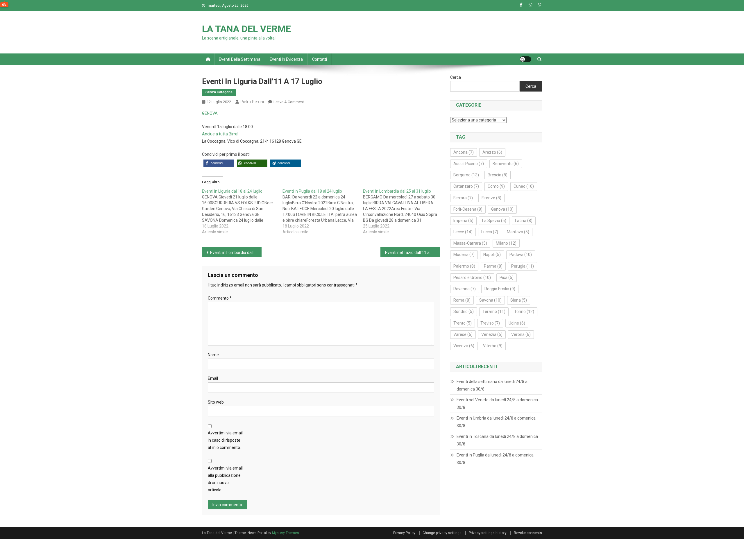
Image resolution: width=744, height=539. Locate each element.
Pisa (507, 277)
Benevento (506, 163)
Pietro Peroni (252, 101)
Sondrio (463, 311)
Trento (462, 323)
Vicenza (463, 345)
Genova (502, 209)
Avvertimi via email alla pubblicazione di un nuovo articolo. (225, 479)
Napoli (492, 254)
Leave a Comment (288, 102)
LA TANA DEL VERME (246, 28)
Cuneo (524, 186)
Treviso (490, 323)
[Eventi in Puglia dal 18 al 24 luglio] (322, 211)
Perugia (522, 266)
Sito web (216, 402)
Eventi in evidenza (286, 59)
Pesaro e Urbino (472, 277)
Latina (523, 220)
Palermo (464, 266)
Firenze (491, 198)
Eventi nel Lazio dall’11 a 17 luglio (412, 252)
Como (496, 186)
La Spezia (494, 220)
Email (213, 378)
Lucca (489, 232)
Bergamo (466, 175)
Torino (524, 311)
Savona (490, 300)
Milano (506, 243)
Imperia (463, 220)
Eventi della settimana (239, 59)
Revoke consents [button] (528, 533)
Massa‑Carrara (470, 243)
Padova (520, 254)
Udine (517, 323)
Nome (213, 354)
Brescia (497, 175)
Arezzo (492, 152)
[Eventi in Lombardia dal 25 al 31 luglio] (403, 211)
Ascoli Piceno (468, 163)
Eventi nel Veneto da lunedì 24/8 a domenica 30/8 (497, 403)
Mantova (518, 232)
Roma (462, 300)
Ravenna (464, 288)
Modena (464, 254)
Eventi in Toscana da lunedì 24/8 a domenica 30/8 (497, 440)
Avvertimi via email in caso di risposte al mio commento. (225, 440)
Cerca (455, 77)
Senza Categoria (219, 92)
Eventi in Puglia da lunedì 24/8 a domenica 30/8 (495, 459)
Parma (493, 266)
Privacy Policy (404, 533)
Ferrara (463, 198)
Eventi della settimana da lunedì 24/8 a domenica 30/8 (492, 385)
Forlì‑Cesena (467, 209)
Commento (220, 298)
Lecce (463, 232)
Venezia (491, 334)
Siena (518, 300)
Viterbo (492, 345)
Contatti (319, 59)
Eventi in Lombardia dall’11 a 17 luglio (236, 252)
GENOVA (210, 113)
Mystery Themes (285, 533)
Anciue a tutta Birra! (220, 134)
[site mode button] (525, 59)
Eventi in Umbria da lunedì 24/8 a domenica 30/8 (496, 422)
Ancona (463, 152)
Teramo (493, 311)
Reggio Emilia (499, 288)
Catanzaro (466, 186)
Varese (463, 334)
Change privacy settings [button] (442, 533)
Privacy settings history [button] (488, 533)
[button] (218, 163)
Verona (521, 334)
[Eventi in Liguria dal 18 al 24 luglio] (242, 211)
